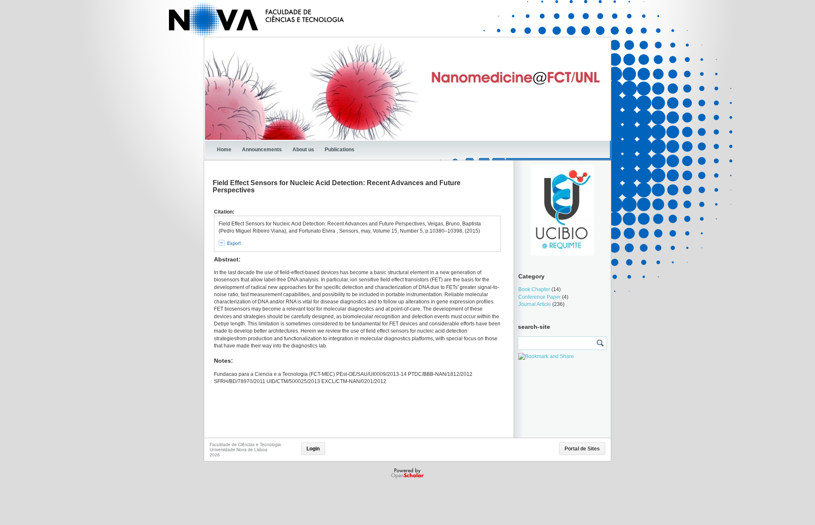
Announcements (262, 150)
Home (224, 150)
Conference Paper (539, 297)
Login (313, 449)
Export (234, 242)
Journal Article (534, 304)
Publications (339, 150)
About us (303, 150)
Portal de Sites (582, 449)
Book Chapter (534, 289)
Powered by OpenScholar (408, 473)
